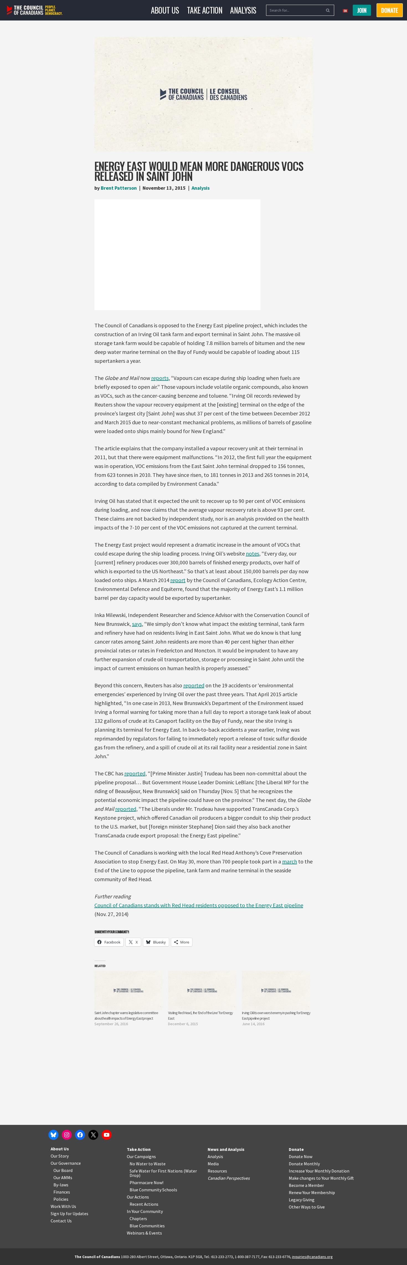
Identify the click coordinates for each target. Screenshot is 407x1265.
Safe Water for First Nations (156, 1171)
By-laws (60, 1184)
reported (193, 685)
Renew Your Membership (312, 1192)
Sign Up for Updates (69, 1213)
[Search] (328, 10)
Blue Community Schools (153, 1189)
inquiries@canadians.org (312, 1256)
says (137, 623)
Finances (61, 1192)
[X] (93, 1135)
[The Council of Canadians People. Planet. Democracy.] (35, 10)
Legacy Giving (302, 1199)
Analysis (243, 10)
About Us (165, 10)
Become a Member (306, 1185)
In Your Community (145, 1211)
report (178, 580)
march (289, 861)
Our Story (60, 1156)
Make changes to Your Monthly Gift (321, 1178)
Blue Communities (147, 1225)
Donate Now (300, 1156)
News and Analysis (226, 1149)
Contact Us (61, 1220)
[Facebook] (80, 1135)
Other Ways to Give (307, 1207)
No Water (139, 1163)
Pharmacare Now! (146, 1182)
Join (362, 10)
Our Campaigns (141, 1156)
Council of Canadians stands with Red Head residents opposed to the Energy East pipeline (198, 905)
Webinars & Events (144, 1233)
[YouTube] (107, 1135)
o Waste (158, 1163)
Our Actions (138, 1197)
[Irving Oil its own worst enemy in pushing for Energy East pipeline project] (276, 990)
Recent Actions (144, 1204)
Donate (296, 1149)
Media (213, 1163)
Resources (217, 1171)
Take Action (204, 10)
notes (252, 553)
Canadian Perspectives (229, 1178)
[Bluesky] (53, 1135)
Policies (60, 1199)
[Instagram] (67, 1135)
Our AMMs (62, 1177)
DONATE (389, 10)
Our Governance (66, 1163)
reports (160, 377)
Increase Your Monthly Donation (319, 1171)
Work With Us (63, 1206)
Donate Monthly (304, 1163)
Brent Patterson (119, 188)
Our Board (63, 1170)
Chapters (138, 1218)
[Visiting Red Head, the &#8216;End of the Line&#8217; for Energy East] (202, 990)
